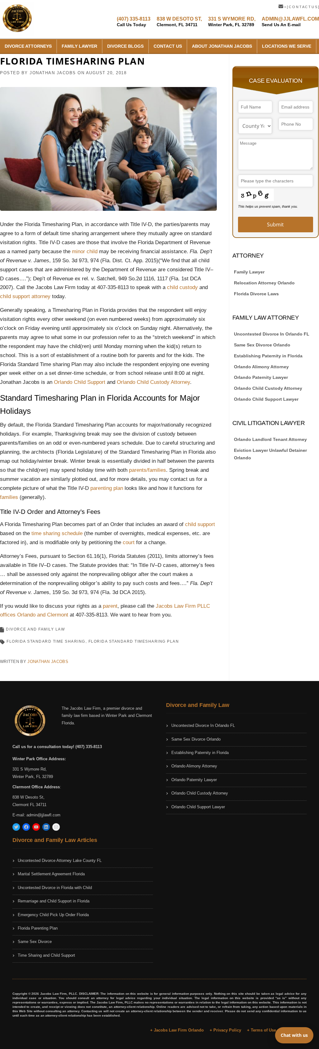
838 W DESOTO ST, (179, 21)
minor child (85, 251)
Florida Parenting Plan (38, 928)
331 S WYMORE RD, (231, 21)
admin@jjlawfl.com (43, 815)
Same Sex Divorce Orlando (262, 344)
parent (110, 606)
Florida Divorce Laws (256, 293)
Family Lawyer (79, 46)
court (129, 542)
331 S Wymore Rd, (29, 769)
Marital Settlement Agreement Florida (51, 874)
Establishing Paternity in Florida (268, 355)
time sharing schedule (57, 533)
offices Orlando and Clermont (34, 615)
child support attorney (25, 296)
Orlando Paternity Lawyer (261, 377)
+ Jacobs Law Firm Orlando (177, 1030)
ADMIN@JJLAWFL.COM (290, 21)
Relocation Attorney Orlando (264, 282)
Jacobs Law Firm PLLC (183, 606)
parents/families (147, 470)
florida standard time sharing (46, 641)
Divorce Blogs (125, 46)
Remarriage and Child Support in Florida (53, 901)
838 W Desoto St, (28, 797)
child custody (182, 287)
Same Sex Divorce (35, 941)
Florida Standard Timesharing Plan (133, 641)
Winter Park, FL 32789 (32, 776)
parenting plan (106, 488)
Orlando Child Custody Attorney (153, 382)
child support (200, 524)
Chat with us (294, 1035)
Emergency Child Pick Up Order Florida (53, 914)
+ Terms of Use (261, 1030)
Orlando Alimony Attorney (261, 366)
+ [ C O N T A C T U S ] (301, 7)
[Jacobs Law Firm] (17, 19)
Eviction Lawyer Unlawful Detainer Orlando (270, 454)
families (9, 497)
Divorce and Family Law (35, 629)
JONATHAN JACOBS (53, 72)
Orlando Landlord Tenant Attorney (270, 439)
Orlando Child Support (79, 382)
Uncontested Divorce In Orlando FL (271, 333)
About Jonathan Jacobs (222, 46)
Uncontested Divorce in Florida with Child (55, 887)
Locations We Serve (286, 46)
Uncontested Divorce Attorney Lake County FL (60, 860)
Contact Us (168, 46)
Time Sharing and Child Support (46, 955)
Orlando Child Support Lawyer (266, 399)
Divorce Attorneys (28, 46)
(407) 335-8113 (133, 21)
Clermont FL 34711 (29, 804)
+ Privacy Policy (225, 1030)
